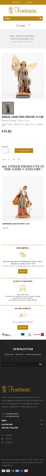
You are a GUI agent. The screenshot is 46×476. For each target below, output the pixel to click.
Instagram (9, 442)
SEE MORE (23, 271)
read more (22, 327)
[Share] (8, 159)
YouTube (8, 439)
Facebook (8, 435)
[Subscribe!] (40, 364)
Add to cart (25, 151)
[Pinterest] (19, 159)
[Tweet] (14, 159)
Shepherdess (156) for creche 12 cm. (16, 224)
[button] (20, 25)
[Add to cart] (39, 179)
